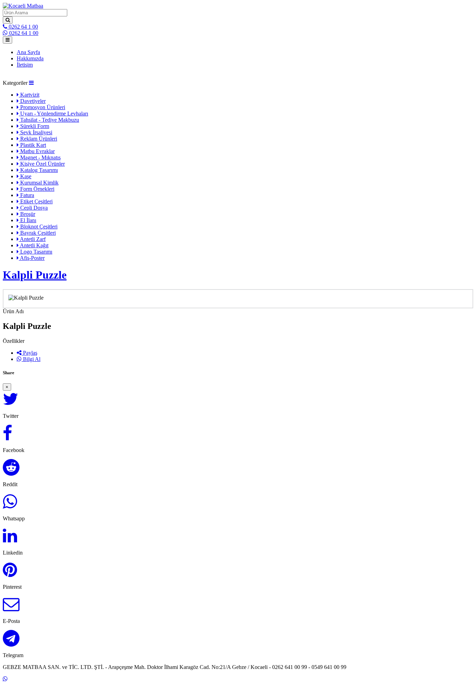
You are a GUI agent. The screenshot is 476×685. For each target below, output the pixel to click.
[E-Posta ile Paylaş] (11, 608)
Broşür (27, 214)
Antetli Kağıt (33, 245)
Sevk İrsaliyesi (35, 132)
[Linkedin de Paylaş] (10, 540)
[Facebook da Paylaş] (7, 437)
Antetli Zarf (32, 239)
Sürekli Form (34, 126)
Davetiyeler (32, 101)
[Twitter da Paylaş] (10, 403)
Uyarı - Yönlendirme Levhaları (53, 113)
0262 (22, 27)
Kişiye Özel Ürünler (42, 164)
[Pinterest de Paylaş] (10, 574)
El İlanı (27, 220)
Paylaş (29, 353)
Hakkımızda (30, 58)
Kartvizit (29, 95)
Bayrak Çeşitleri (37, 233)
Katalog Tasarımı (38, 170)
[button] (31, 83)
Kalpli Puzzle (35, 275)
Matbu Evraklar (37, 151)
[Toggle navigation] (7, 40)
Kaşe (25, 176)
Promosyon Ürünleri (42, 107)
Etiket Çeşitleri (36, 201)
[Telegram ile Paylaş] (11, 642)
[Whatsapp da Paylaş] (10, 506)
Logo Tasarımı (35, 252)
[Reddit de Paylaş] (11, 471)
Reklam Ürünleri (38, 139)
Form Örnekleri (36, 189)
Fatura (26, 195)
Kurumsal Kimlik (39, 183)
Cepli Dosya (33, 208)
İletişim (25, 65)
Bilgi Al (31, 359)
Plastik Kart (32, 145)
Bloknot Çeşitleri (38, 226)
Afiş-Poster (32, 258)
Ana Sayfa (28, 52)
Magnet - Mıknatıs (40, 157)
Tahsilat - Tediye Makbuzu (49, 120)
